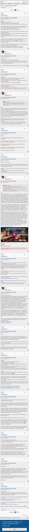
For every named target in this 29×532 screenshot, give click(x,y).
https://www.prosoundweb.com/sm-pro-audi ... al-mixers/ (11, 224)
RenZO (2, 13)
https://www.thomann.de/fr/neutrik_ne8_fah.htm (9, 504)
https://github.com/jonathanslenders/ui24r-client (9, 278)
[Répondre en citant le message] (25, 14)
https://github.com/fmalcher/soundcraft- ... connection (10, 388)
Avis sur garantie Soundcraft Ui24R (8, 5)
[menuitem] (2, 2)
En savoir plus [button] (6, 525)
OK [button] (14, 529)
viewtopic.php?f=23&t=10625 (6, 321)
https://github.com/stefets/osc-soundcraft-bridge (9, 387)
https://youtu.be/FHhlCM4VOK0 (6, 226)
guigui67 (2, 128)
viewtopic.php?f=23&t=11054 (6, 322)
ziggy (5, 51)
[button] (18, 10)
